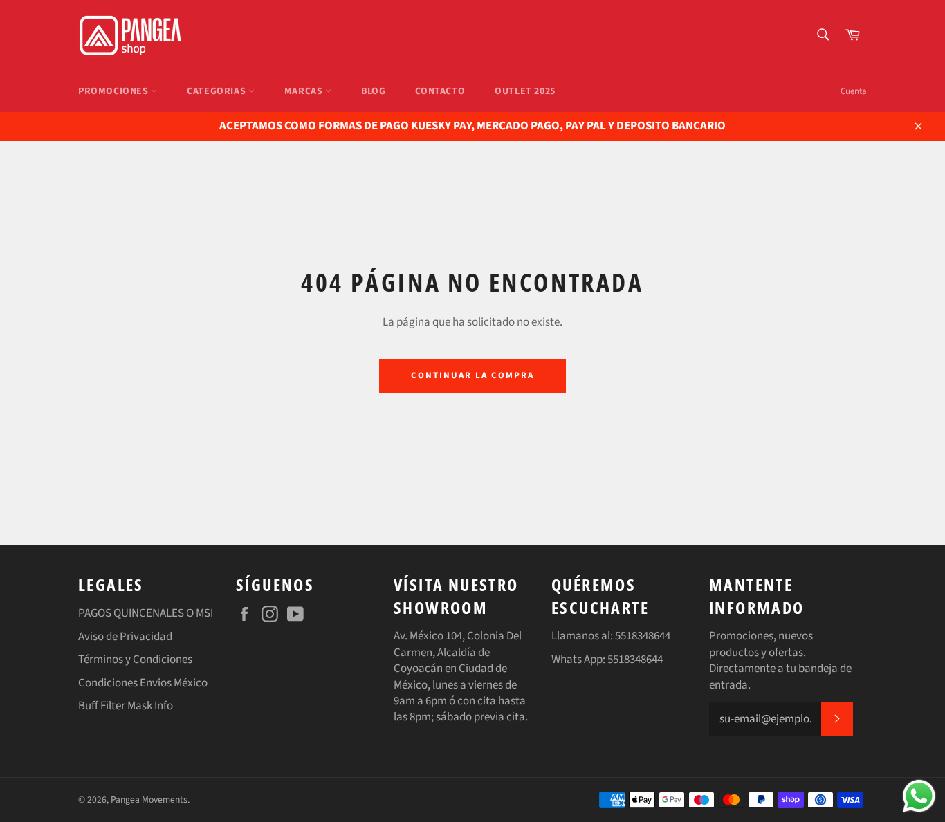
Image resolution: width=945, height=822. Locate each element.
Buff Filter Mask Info (125, 706)
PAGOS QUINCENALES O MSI (145, 613)
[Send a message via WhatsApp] (919, 796)
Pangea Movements (149, 799)
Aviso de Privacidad (125, 636)
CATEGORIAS (217, 91)
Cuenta (854, 91)
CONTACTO (440, 91)
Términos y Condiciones (135, 659)
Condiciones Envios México (143, 683)
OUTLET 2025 (525, 91)
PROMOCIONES (114, 91)
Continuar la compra (472, 375)
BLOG (373, 91)
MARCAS (304, 91)
